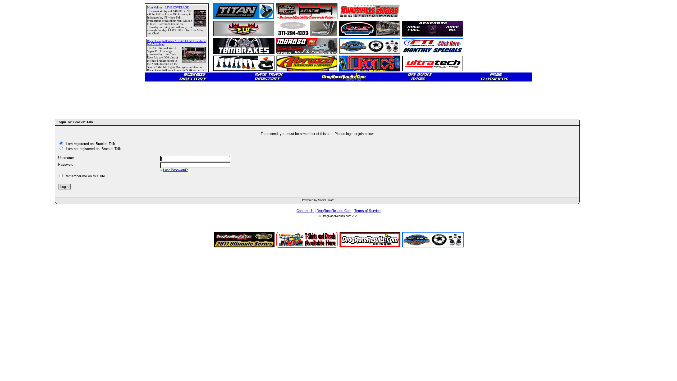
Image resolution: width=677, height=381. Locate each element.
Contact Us (305, 211)
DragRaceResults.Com (334, 211)
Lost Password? (175, 170)
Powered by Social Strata (318, 200)
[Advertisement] (22, 191)
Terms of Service (367, 211)
